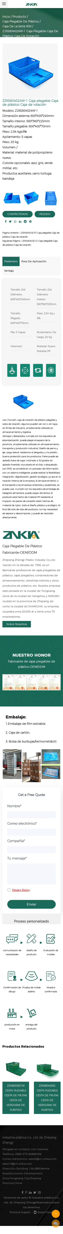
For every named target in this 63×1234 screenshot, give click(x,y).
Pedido (44, 214)
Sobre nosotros (16, 624)
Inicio (6, 16)
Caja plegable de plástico (20, 21)
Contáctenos (17, 214)
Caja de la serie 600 (17, 26)
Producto (19, 16)
